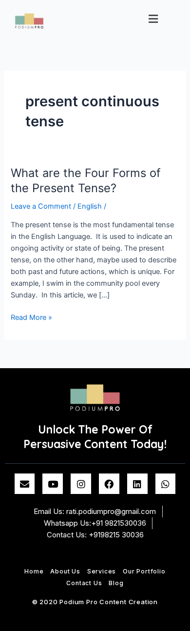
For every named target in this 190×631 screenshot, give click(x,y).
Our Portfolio (144, 571)
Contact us (84, 583)
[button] (153, 19)
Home (33, 571)
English (89, 206)
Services (101, 571)
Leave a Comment (41, 206)
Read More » (31, 317)
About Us (65, 571)
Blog (116, 583)
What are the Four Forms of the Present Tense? (86, 180)
